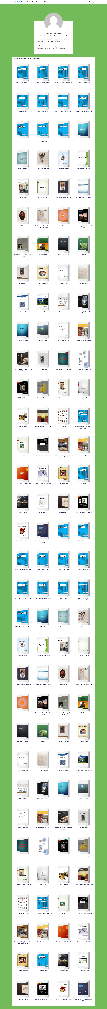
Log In (93, 1)
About (28, 1)
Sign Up (89, 1)
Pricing (46, 1)
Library (33, 1)
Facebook (61, 41)
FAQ (37, 1)
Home (24, 1)
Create (41, 1)
